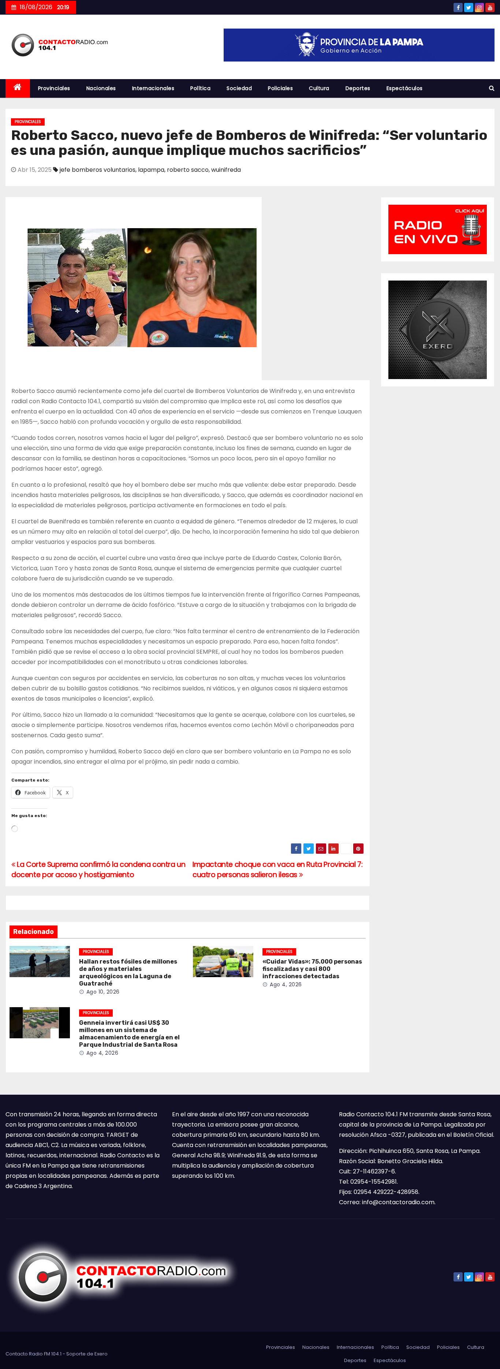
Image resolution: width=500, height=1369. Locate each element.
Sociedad (239, 88)
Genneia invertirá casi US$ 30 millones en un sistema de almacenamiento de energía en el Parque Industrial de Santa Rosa (129, 1033)
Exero (101, 1353)
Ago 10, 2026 (103, 991)
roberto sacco (188, 170)
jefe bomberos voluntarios (97, 170)
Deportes (358, 88)
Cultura (319, 88)
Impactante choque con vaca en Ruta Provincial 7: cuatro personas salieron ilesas (278, 870)
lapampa (151, 170)
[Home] (17, 88)
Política (200, 88)
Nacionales (101, 88)
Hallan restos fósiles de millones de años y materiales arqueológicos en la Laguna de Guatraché (128, 972)
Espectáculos (405, 88)
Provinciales (54, 88)
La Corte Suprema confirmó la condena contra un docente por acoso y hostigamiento (98, 870)
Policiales (280, 88)
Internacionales (153, 88)
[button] (492, 88)
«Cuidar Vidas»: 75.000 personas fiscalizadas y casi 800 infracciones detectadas (312, 969)
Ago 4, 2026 (286, 984)
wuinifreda (226, 170)
